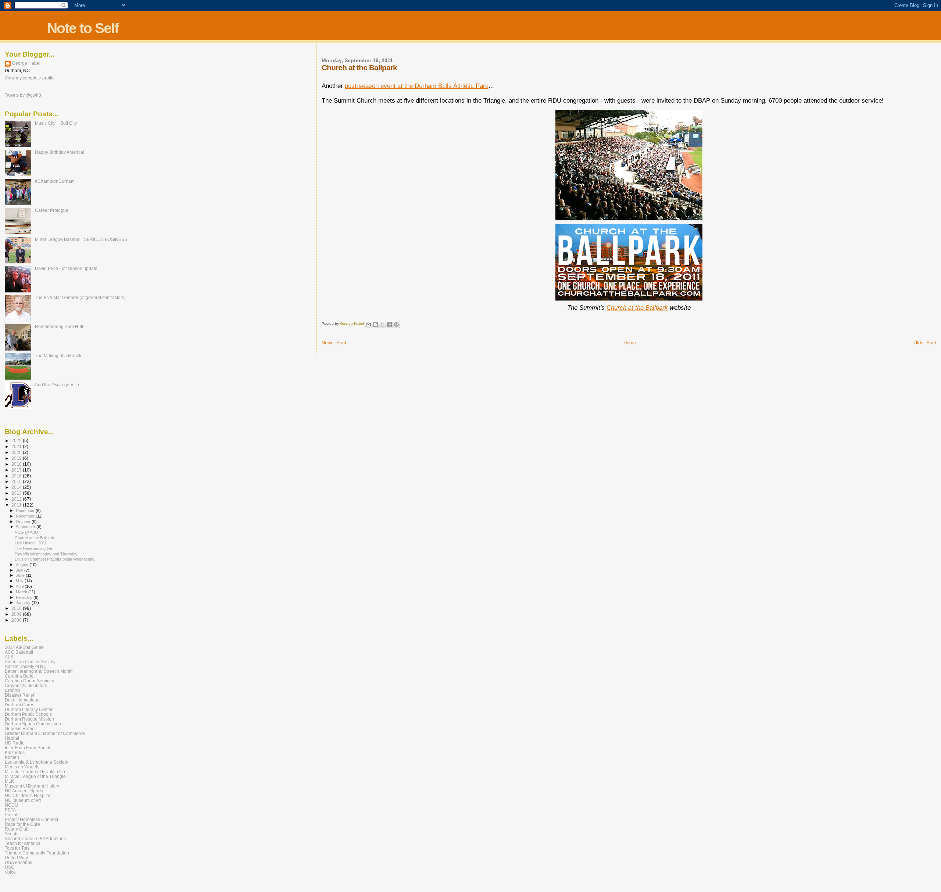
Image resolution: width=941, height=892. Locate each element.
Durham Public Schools (28, 714)
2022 (17, 440)
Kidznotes (15, 752)
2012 (17, 499)
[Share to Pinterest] (396, 324)
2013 (17, 493)
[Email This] (368, 324)
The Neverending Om (34, 548)
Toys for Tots (17, 848)
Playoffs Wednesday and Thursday (46, 554)
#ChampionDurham (55, 181)
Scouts (11, 833)
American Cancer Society (30, 661)
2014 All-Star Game (24, 647)
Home (629, 342)
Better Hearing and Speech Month (39, 671)
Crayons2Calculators (26, 685)
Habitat (12, 738)
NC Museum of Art (23, 800)
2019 (17, 458)
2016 (17, 475)
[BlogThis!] (375, 324)
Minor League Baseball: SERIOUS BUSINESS (81, 239)
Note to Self (82, 28)
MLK (9, 781)
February (24, 597)
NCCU (11, 805)
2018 (17, 464)
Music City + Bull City (56, 123)
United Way (16, 857)
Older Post (924, 342)
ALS (9, 656)
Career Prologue (51, 210)
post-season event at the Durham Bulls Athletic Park (417, 85)
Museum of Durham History (32, 785)
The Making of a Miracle (59, 355)
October (24, 521)
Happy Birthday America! (59, 152)
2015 (17, 481)
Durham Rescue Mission (29, 719)
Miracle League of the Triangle (35, 776)
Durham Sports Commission (33, 723)
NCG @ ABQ (26, 532)
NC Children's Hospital (27, 795)
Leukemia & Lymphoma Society (36, 762)
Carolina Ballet (20, 676)
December (26, 510)
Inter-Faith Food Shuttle (28, 747)
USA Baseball (18, 862)
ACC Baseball (19, 652)
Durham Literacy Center (29, 709)
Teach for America (22, 843)
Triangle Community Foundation (37, 852)
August (22, 564)
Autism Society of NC (26, 666)
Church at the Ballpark (637, 307)
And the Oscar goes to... (58, 384)
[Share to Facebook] (389, 324)
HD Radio (15, 742)
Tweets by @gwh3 (23, 95)
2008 (17, 620)
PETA (10, 809)
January (24, 602)
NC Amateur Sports (24, 790)
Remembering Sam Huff (59, 326)
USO (9, 867)
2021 (17, 446)
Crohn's (12, 690)
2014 (17, 487)
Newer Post (334, 342)
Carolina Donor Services (29, 680)
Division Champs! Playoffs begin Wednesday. (55, 559)
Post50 (12, 814)
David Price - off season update (66, 268)
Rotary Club (17, 829)
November (26, 516)
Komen (12, 757)
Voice (10, 872)
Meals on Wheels (22, 766)
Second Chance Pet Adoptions (35, 838)
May (20, 581)
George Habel (26, 63)
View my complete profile (30, 78)
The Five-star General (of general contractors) (80, 297)
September (26, 527)
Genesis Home (20, 728)
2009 (17, 614)
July (20, 570)
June (21, 575)
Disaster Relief (19, 695)
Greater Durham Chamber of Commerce (45, 733)
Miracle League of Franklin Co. (35, 771)
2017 (17, 470)
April (20, 586)
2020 (17, 452)
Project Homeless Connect (31, 819)
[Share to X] (382, 324)
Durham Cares (19, 704)
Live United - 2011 (31, 543)
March (22, 592)
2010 (17, 608)
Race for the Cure (22, 824)
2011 (17, 504)
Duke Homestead (22, 699)
